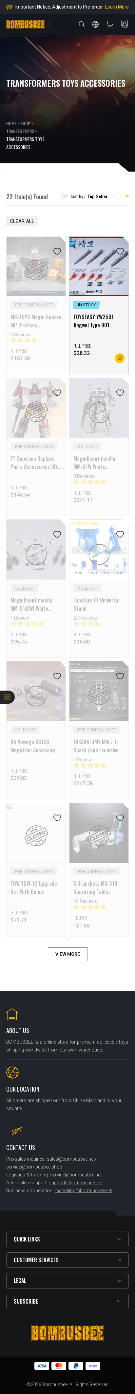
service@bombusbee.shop (34, 1167)
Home (11, 123)
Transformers (20, 131)
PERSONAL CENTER (125, 24)
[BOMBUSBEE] (25, 24)
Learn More (115, 7)
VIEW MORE (67, 954)
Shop (25, 123)
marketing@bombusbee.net (83, 1190)
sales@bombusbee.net (71, 1159)
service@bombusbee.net (76, 1175)
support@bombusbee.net (75, 1183)
